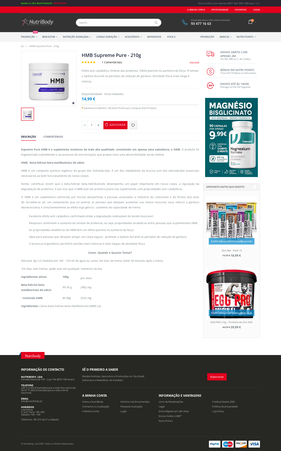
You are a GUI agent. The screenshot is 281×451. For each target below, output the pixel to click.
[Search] (156, 22)
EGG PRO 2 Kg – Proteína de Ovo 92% (231, 322)
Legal (162, 406)
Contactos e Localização (95, 406)
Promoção (29, 35)
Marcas (224, 36)
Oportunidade (219, 9)
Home (22, 46)
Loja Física (218, 411)
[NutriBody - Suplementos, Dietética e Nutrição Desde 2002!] (37, 22)
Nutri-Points (244, 36)
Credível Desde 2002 (223, 401)
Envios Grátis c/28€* (170, 416)
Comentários (53, 136)
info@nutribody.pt (31, 401)
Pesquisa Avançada (131, 406)
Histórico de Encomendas (134, 401)
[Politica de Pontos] (82, 108)
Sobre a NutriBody (92, 401)
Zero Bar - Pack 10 (232, 250)
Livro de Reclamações (171, 401)
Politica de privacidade (225, 406)
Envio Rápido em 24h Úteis (174, 411)
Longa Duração (106, 36)
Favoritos (241, 9)
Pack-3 (171, 36)
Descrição (28, 136)
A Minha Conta (196, 9)
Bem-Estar (48, 36)
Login (123, 411)
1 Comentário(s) (112, 62)
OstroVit (194, 62)
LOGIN (256, 9)
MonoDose (154, 36)
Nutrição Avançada (76, 36)
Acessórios (132, 36)
